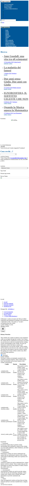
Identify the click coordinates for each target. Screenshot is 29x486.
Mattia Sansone (17, 87)
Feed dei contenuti (8, 303)
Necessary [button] (3, 353)
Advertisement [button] (4, 468)
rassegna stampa (9, 43)
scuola (7, 31)
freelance (14, 73)
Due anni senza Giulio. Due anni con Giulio (15, 81)
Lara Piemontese (17, 113)
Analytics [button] (3, 459)
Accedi (5, 302)
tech (6, 38)
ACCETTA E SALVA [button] (6, 484)
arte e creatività (9, 40)
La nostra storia (8, 5)
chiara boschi (17, 62)
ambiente (6, 63)
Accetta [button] (11, 324)
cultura (7, 37)
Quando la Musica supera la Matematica (16, 109)
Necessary (5, 355)
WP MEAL (11, 309)
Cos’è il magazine (8, 4)
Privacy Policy (8, 7)
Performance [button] (4, 450)
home (6, 30)
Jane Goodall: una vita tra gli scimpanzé (15, 58)
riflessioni (7, 36)
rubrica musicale (9, 41)
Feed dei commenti (8, 305)
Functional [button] (3, 441)
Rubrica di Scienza (10, 44)
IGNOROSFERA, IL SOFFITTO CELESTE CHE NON (16, 95)
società (7, 33)
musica (9, 114)
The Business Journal (10, 46)
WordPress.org (7, 306)
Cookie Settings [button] (5, 324)
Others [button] (2, 477)
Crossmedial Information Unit (18, 158)
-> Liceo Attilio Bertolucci (11, 8)
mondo (7, 34)
